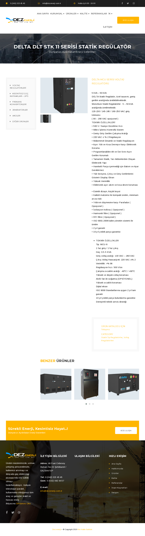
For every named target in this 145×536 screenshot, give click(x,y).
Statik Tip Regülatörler (112, 337)
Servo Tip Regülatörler (55, 399)
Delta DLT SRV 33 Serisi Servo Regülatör (90, 389)
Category (107, 334)
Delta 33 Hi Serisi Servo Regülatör (55, 389)
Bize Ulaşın (128, 20)
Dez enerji (56, 529)
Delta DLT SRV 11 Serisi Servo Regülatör (124, 389)
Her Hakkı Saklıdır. (85, 529)
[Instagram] (134, 3)
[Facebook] (122, 3)
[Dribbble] (19, 512)
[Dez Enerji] (21, 455)
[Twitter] (128, 3)
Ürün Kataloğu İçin (113, 326)
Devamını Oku (23, 503)
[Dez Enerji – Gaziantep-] (20, 20)
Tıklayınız (105, 329)
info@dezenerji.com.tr (51, 491)
